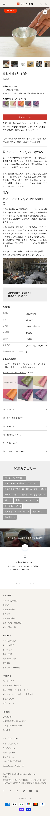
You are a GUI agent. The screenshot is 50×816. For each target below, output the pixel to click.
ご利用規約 (7, 717)
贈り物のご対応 (29, 139)
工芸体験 (6, 663)
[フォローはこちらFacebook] (4, 791)
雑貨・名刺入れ (9, 659)
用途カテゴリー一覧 (11, 668)
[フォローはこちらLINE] (37, 791)
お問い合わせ (8, 703)
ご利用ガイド (8, 681)
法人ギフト (7, 614)
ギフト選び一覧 (9, 627)
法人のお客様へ (9, 753)
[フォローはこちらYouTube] (30, 791)
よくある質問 (8, 699)
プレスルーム (8, 757)
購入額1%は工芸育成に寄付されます (25, 538)
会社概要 (6, 730)
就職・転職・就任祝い (12, 623)
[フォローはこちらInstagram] (17, 791)
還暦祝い (6, 605)
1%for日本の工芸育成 (12, 761)
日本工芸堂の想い (10, 744)
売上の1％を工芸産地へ (32, 142)
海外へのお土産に (10, 601)
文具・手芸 (7, 654)
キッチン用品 (8, 645)
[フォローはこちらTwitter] (10, 791)
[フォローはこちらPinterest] (24, 791)
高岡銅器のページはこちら (19, 293)
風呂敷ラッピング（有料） (14, 372)
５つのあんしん (9, 748)
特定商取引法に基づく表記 (14, 721)
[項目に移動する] (6, 64)
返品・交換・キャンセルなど (15, 690)
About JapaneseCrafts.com (13, 766)
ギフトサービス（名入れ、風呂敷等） (19, 694)
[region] (25, 567)
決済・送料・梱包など (12, 685)
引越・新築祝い (9, 618)
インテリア (7, 650)
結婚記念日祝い (9, 609)
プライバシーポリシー (12, 726)
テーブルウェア (9, 641)
